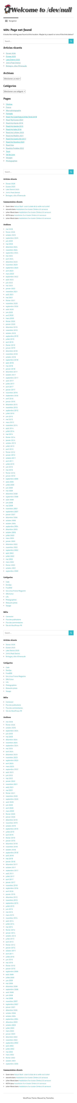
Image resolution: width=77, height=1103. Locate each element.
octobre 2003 (11, 532)
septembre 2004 (12, 526)
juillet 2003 (10, 535)
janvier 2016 (10, 401)
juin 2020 (9, 312)
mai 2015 (9, 419)
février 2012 (10, 452)
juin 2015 (9, 416)
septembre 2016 (12, 395)
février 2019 (10, 345)
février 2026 (10, 232)
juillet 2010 (10, 464)
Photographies (11, 160)
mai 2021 (9, 297)
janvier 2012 (10, 455)
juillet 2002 (10, 556)
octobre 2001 (11, 568)
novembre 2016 (12, 392)
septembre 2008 (12, 496)
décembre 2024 (11, 247)
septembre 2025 (12, 238)
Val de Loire (10, 154)
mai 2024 (9, 256)
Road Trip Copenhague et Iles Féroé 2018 (21, 116)
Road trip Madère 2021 (15, 135)
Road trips (10, 145)
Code (7, 582)
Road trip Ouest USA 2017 (16, 138)
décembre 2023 (11, 262)
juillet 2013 (10, 446)
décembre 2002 (11, 544)
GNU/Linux (10, 593)
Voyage (8, 605)
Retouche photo (11, 602)
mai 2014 (9, 434)
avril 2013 (9, 449)
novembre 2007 (12, 508)
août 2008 (10, 499)
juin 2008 (9, 502)
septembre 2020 (12, 306)
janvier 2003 (10, 541)
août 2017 (10, 380)
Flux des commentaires (14, 622)
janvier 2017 (10, 389)
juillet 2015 (10, 413)
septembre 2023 (12, 267)
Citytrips (9, 104)
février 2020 (10, 321)
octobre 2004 (11, 523)
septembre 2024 (12, 253)
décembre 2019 (11, 327)
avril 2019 (9, 342)
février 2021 (10, 300)
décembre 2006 (11, 517)
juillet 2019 (10, 339)
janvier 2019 (10, 348)
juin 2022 (9, 282)
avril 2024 (9, 259)
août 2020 (10, 309)
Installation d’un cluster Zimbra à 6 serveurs (32, 209)
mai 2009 (9, 490)
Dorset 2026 (11, 53)
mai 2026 (9, 229)
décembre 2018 (11, 351)
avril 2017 (9, 386)
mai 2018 (9, 366)
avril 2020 (9, 315)
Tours (8, 151)
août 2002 (10, 553)
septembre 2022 (12, 276)
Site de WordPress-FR (14, 625)
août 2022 (10, 279)
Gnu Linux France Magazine (16, 591)
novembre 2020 (12, 303)
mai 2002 (9, 559)
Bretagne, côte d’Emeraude (16, 66)
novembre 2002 (12, 547)
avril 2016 (9, 398)
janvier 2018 (10, 369)
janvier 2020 (10, 324)
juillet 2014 (10, 431)
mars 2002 (10, 562)
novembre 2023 (12, 264)
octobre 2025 (11, 235)
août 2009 (10, 481)
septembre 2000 (12, 571)
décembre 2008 (11, 493)
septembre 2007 (12, 511)
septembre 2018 (12, 360)
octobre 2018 (11, 357)
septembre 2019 (12, 336)
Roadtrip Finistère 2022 (15, 148)
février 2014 (10, 437)
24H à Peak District (13, 62)
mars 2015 (10, 422)
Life (7, 596)
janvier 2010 (10, 476)
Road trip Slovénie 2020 (15, 142)
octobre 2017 (11, 374)
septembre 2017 (12, 377)
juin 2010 (9, 467)
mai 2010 (9, 470)
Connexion (9, 616)
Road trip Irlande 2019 (14, 123)
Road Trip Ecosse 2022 (14, 120)
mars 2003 (10, 538)
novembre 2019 (12, 330)
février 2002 (10, 565)
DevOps (8, 585)
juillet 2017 (10, 383)
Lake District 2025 (13, 59)
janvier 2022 (10, 288)
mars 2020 (10, 318)
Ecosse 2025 (11, 56)
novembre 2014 (12, 425)
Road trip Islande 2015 (14, 126)
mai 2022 (9, 285)
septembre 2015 (12, 410)
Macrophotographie (13, 110)
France (8, 107)
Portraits (9, 113)
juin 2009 (9, 487)
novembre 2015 (12, 407)
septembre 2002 (12, 550)
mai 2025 (9, 244)
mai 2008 (9, 505)
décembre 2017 (11, 371)
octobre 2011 (11, 458)
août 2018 (10, 363)
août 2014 (10, 428)
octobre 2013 (11, 443)
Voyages (9, 157)
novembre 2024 (12, 250)
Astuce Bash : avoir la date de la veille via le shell (32, 206)
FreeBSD (9, 588)
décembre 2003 (11, 529)
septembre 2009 (12, 478)
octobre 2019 (11, 333)
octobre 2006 (11, 520)
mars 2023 (10, 273)
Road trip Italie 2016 (13, 129)
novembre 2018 (12, 354)
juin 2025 (9, 241)
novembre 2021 (12, 291)
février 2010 (10, 473)
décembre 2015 (11, 404)
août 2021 (10, 294)
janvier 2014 (10, 440)
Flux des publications (13, 619)
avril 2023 (9, 270)
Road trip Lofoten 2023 (15, 132)
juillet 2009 (10, 484)
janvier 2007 (10, 514)
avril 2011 (9, 461)
